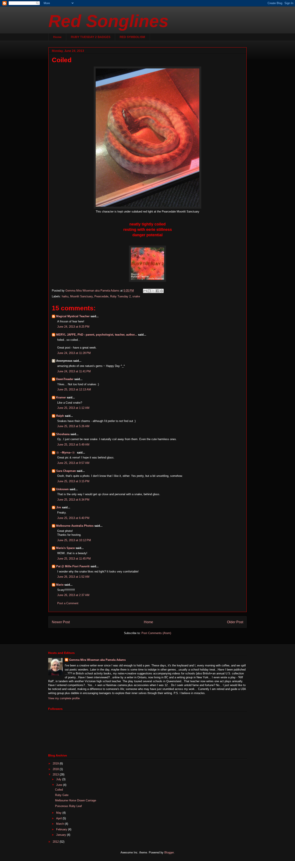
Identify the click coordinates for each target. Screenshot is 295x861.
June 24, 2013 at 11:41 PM (74, 371)
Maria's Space (65, 548)
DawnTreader (64, 379)
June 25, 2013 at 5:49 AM (73, 444)
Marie (59, 584)
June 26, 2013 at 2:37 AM (73, 595)
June (59, 784)
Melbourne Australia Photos (75, 525)
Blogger (169, 852)
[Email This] (145, 291)
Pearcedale (101, 296)
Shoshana (63, 434)
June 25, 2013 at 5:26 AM (73, 426)
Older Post (235, 622)
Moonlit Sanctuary (81, 296)
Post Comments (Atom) (156, 633)
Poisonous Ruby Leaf (68, 806)
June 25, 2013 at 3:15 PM (73, 481)
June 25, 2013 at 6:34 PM (73, 499)
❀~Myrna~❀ (66, 452)
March (60, 823)
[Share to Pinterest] (161, 291)
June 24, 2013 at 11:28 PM (74, 353)
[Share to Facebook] (157, 291)
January (61, 834)
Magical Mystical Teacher (73, 316)
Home (57, 37)
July (59, 779)
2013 (56, 774)
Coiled (59, 789)
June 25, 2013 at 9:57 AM (73, 463)
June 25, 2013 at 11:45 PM (74, 558)
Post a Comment (67, 603)
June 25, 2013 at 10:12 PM (74, 540)
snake (136, 296)
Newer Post (61, 622)
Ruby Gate (61, 795)
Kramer (61, 397)
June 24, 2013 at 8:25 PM (73, 326)
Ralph (60, 415)
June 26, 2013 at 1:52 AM (73, 576)
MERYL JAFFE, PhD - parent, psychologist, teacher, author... (96, 334)
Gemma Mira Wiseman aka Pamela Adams (97, 659)
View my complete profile (64, 698)
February (62, 829)
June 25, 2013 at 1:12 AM (73, 407)
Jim (58, 507)
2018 (56, 769)
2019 (56, 763)
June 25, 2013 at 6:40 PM (73, 518)
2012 (56, 841)
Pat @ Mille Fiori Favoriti (73, 566)
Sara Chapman (66, 471)
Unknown (62, 489)
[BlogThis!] (149, 291)
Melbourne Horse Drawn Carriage (75, 800)
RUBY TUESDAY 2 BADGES (90, 37)
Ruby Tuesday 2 (120, 296)
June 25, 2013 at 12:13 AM (74, 389)
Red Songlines (108, 21)
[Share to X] (153, 291)
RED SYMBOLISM (132, 37)
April (59, 818)
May (59, 812)
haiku (65, 296)
